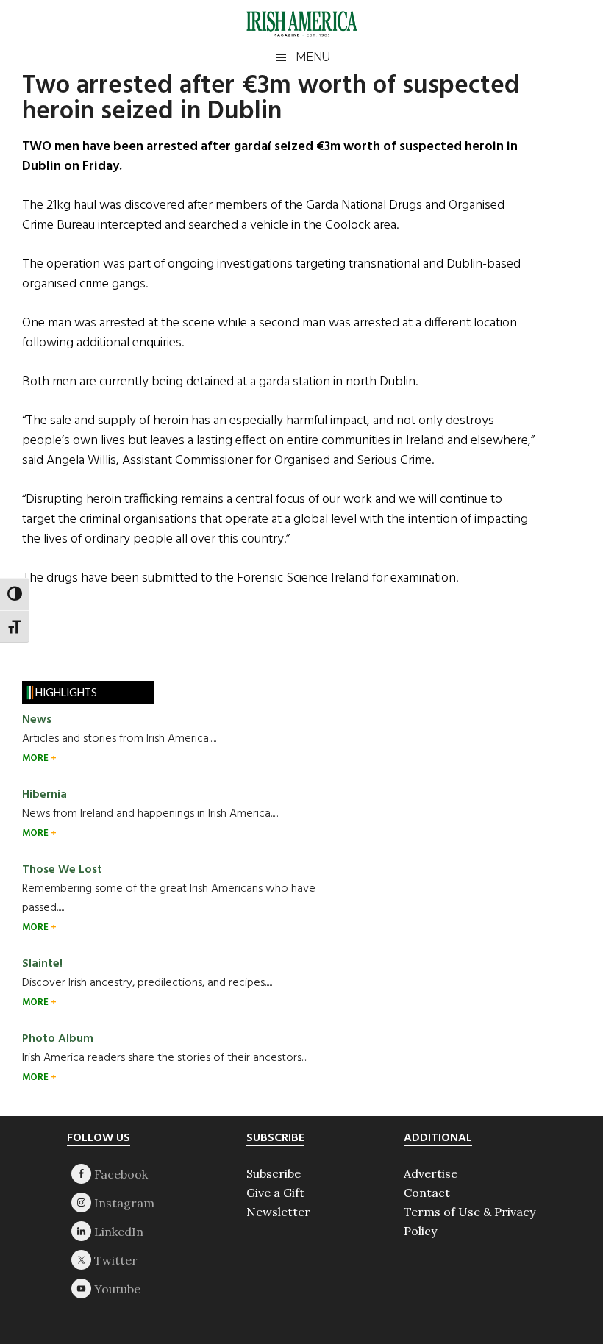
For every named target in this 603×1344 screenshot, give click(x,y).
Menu (313, 57)
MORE (36, 758)
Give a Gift (275, 1192)
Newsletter (278, 1211)
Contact (427, 1192)
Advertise (430, 1173)
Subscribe (273, 1173)
